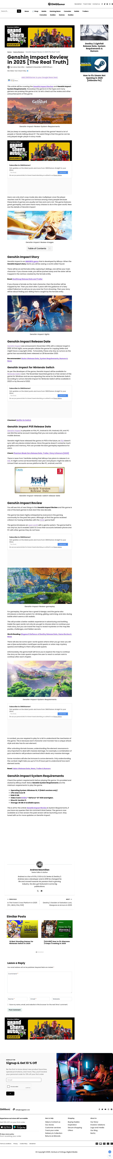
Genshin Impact (14, 346)
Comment (13, 974)
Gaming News (55, 11)
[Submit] (10, 1093)
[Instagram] (109, 4)
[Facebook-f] (102, 4)
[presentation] (22, 929)
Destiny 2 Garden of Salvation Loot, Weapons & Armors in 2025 (57, 902)
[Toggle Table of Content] (49, 248)
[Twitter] (104, 4)
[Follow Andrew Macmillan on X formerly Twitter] (37, 891)
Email (33, 999)
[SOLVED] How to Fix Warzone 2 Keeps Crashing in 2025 (57, 942)
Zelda (42, 520)
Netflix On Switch (23, 420)
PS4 (62, 440)
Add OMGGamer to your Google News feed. (40, 77)
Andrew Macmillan (18, 67)
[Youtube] (107, 4)
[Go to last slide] (9, 935)
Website (56, 999)
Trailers (85, 11)
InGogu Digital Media (68, 1152)
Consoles (67, 11)
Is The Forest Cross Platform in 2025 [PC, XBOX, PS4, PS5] (22, 902)
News (27, 11)
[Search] (19, 11)
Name (11, 999)
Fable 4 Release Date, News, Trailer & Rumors (31, 768)
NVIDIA (24, 798)
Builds (44, 11)
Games (62, 15)
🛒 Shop (35, 11)
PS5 (8, 461)
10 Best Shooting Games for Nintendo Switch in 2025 (21, 942)
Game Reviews (18, 52)
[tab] (36, 952)
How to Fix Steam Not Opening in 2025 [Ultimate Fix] (94, 78)
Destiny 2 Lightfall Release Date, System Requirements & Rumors (94, 47)
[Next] (70, 935)
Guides (53, 15)
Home (9, 52)
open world (33, 525)
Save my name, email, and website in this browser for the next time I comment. (38, 1005)
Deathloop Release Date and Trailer (27, 279)
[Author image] (8, 67)
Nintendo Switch (14, 374)
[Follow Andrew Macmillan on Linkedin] (41, 891)
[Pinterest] (112, 4)
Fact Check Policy (20, 71)
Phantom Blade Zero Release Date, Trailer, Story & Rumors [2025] (41, 453)
